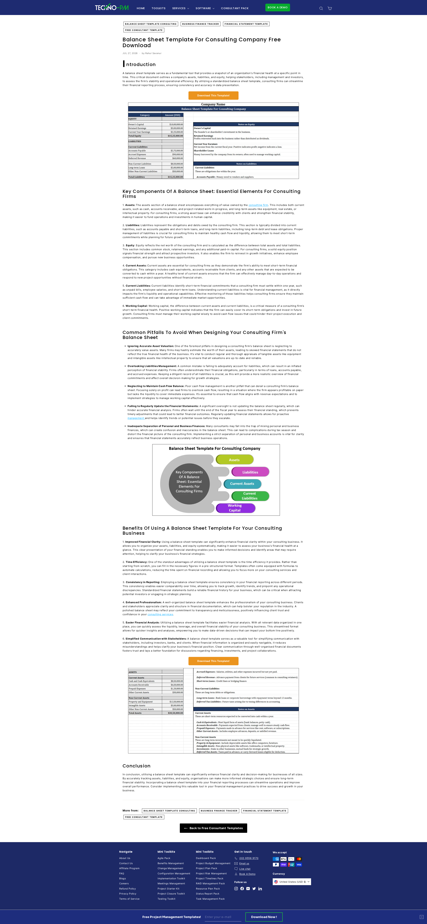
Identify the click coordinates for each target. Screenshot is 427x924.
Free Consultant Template (144, 30)
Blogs (122, 878)
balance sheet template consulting (150, 24)
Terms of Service (129, 898)
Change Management (170, 868)
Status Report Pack (208, 893)
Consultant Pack (235, 8)
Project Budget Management (213, 863)
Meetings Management (171, 883)
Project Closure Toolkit (171, 893)
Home (141, 8)
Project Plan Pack (206, 868)
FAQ (121, 873)
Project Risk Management (211, 873)
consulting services (160, 614)
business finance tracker (200, 24)
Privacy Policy (127, 893)
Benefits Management (171, 863)
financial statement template (246, 24)
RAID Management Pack (210, 883)
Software (204, 8)
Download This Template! (213, 95)
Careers (124, 883)
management (136, 418)
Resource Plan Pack (208, 888)
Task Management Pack (210, 898)
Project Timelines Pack (210, 878)
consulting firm (258, 205)
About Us (124, 858)
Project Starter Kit (168, 888)
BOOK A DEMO (278, 7)
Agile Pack (164, 858)
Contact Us (126, 863)
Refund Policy (127, 888)
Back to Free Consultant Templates (216, 828)
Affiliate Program (129, 868)
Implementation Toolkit (171, 878)
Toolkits (158, 8)
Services (179, 8)
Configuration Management (174, 873)
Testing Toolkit (166, 898)
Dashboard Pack (206, 858)
